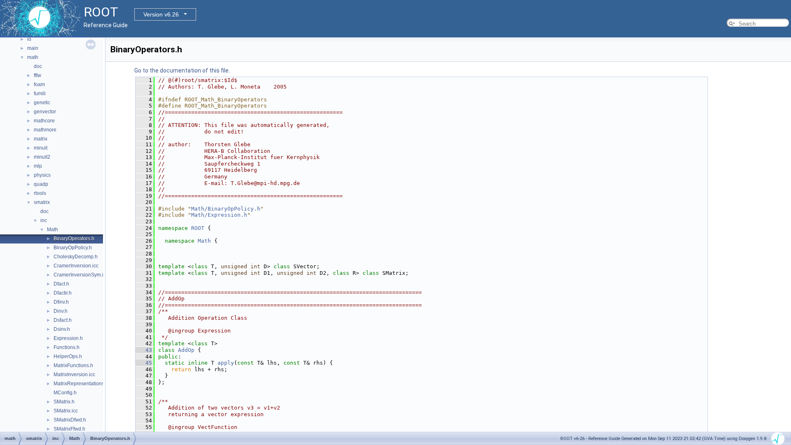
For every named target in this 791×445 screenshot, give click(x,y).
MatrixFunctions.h (73, 365)
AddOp (186, 350)
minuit (40, 148)
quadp (41, 184)
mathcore (44, 121)
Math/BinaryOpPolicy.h (225, 209)
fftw (37, 75)
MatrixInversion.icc (74, 374)
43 (144, 350)
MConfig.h (65, 393)
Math (52, 229)
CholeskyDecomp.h (76, 257)
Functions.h (67, 347)
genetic (42, 102)
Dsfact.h (63, 320)
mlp (38, 166)
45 (144, 363)
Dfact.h (61, 284)
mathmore (45, 130)
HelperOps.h (68, 356)
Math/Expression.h (219, 215)
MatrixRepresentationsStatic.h (87, 383)
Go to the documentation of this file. (182, 70)
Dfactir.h (63, 293)
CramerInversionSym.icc (81, 275)
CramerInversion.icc (76, 266)
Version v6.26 (161, 14)
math (32, 57)
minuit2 (42, 157)
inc (43, 220)
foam (39, 84)
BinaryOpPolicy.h (73, 248)
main (32, 48)
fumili (40, 93)
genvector (45, 112)
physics (42, 175)
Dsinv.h (62, 329)
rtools (40, 193)
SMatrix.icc (66, 411)
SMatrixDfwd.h (70, 420)
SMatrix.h (64, 402)
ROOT (197, 228)
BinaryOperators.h (74, 238)
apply (226, 363)
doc (38, 66)
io (29, 39)
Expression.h (68, 338)
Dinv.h (61, 311)
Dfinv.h (61, 302)
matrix (40, 139)
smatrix (42, 202)
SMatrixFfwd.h (69, 429)
